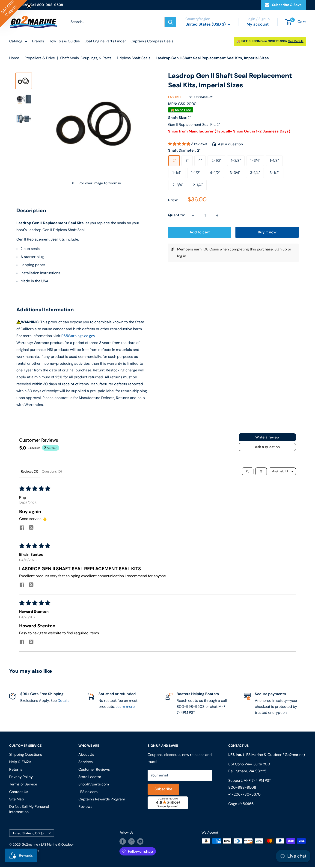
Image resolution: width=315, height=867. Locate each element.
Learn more (125, 706)
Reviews (85, 806)
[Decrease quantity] (193, 215)
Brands (38, 41)
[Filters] (261, 471)
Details (63, 700)
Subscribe (163, 789)
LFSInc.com (88, 791)
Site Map (16, 799)
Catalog (15, 41)
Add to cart (200, 232)
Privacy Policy (21, 776)
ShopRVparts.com (93, 784)
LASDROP (175, 97)
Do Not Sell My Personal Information (29, 809)
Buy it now (267, 232)
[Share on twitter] (31, 528)
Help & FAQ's (20, 761)
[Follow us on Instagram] (131, 841)
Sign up (280, 249)
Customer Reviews (94, 769)
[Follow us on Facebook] (122, 841)
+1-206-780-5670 (244, 794)
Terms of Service (23, 784)
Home (14, 58)
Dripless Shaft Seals (133, 58)
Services (85, 761)
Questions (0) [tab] (52, 471)
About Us (86, 754)
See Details (295, 41)
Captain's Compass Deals (152, 41)
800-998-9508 (242, 787)
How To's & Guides (64, 41)
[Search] (170, 22)
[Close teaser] (29, 6)
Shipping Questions (25, 754)
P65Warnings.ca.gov (78, 335)
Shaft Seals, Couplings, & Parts (85, 58)
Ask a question (267, 446)
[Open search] (247, 471)
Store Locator (89, 776)
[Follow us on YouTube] (140, 841)
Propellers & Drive (39, 58)
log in (181, 256)
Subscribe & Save (287, 5)
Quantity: (176, 215)
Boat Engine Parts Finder (105, 41)
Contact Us (18, 791)
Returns (15, 769)
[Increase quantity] (217, 215)
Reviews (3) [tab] (29, 471)
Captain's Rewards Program (101, 799)
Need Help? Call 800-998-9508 (36, 5)
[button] (179, 144)
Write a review (267, 437)
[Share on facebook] (22, 528)
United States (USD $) (28, 833)
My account (258, 24)
